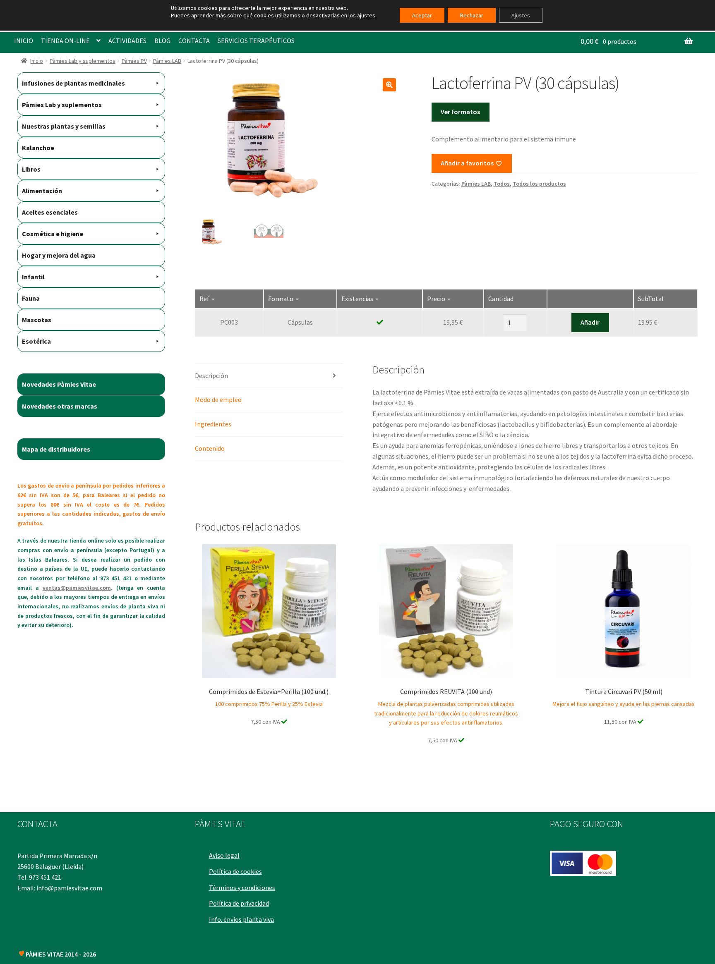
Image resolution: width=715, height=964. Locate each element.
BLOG (162, 40)
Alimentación (42, 191)
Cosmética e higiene (52, 234)
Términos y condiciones (242, 887)
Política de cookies (235, 871)
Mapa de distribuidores (56, 449)
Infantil (33, 277)
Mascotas (36, 320)
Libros (31, 169)
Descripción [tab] (211, 375)
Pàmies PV (134, 61)
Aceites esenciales (50, 212)
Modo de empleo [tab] (218, 399)
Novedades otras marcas (59, 406)
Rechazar (471, 15)
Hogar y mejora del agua (59, 255)
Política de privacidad (239, 903)
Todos (502, 183)
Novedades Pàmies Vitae (59, 384)
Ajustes (520, 15)
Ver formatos (460, 112)
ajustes (366, 15)
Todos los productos (539, 183)
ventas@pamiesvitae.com (77, 587)
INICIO (23, 40)
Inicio (36, 61)
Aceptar (422, 15)
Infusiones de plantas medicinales (73, 83)
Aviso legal (224, 855)
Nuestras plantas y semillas (64, 126)
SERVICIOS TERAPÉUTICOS (256, 40)
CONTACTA (194, 40)
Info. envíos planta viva (241, 919)
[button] (389, 84)
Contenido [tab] (210, 448)
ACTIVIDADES (127, 40)
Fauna (31, 298)
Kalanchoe (38, 148)
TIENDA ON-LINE (65, 40)
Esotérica (36, 341)
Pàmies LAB (167, 61)
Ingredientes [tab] (213, 424)
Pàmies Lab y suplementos (82, 61)
